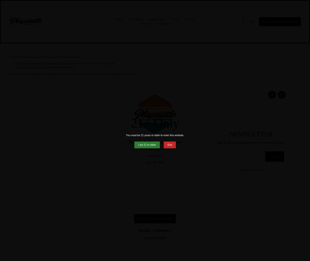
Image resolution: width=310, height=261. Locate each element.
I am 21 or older (147, 144)
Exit (170, 144)
